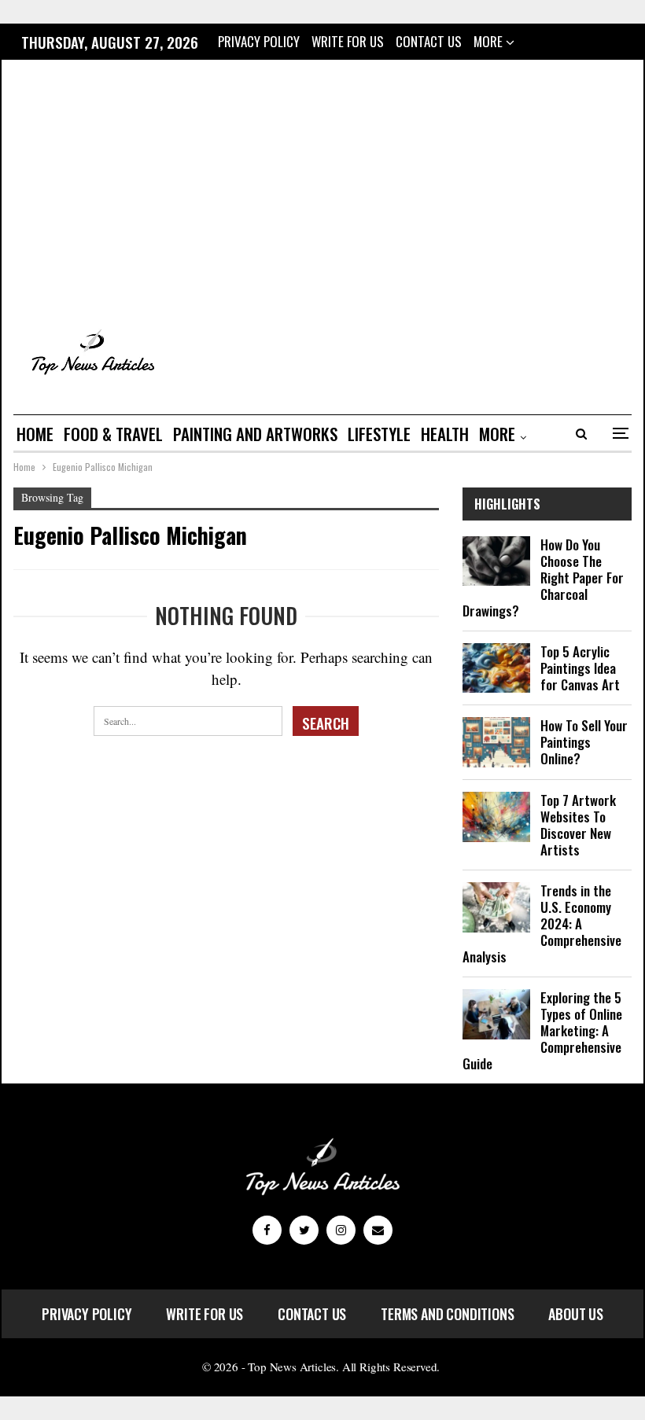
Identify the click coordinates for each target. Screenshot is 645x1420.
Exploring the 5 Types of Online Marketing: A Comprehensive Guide (542, 1030)
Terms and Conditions (447, 1314)
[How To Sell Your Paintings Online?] (496, 742)
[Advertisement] (322, 191)
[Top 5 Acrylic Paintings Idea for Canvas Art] (496, 668)
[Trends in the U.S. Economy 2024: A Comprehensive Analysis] (496, 907)
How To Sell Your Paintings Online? (584, 742)
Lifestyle (379, 433)
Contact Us (429, 41)
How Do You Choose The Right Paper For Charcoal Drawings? (543, 577)
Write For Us (347, 41)
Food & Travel (113, 433)
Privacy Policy (259, 41)
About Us (575, 1314)
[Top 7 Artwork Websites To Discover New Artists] (496, 817)
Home (35, 433)
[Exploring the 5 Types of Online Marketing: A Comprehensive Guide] (496, 1014)
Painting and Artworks (255, 433)
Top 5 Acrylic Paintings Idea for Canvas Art (580, 668)
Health (445, 433)
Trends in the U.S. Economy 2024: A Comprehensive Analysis (542, 923)
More (490, 41)
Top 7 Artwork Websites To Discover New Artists (578, 824)
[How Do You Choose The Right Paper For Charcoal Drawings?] (496, 561)
